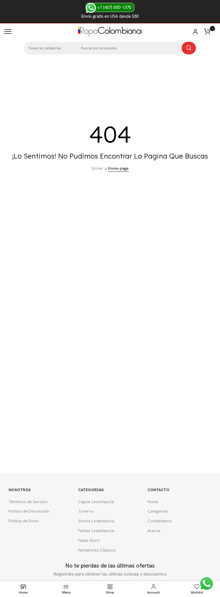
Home (153, 501)
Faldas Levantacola (96, 530)
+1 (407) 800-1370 (113, 7)
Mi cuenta (195, 32)
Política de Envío (24, 520)
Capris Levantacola (96, 501)
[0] (207, 31)
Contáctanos (160, 520)
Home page (118, 168)
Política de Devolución (29, 511)
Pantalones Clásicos (97, 550)
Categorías (158, 511)
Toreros (86, 511)
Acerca (154, 530)
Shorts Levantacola (96, 520)
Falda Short (89, 540)
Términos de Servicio (28, 501)
